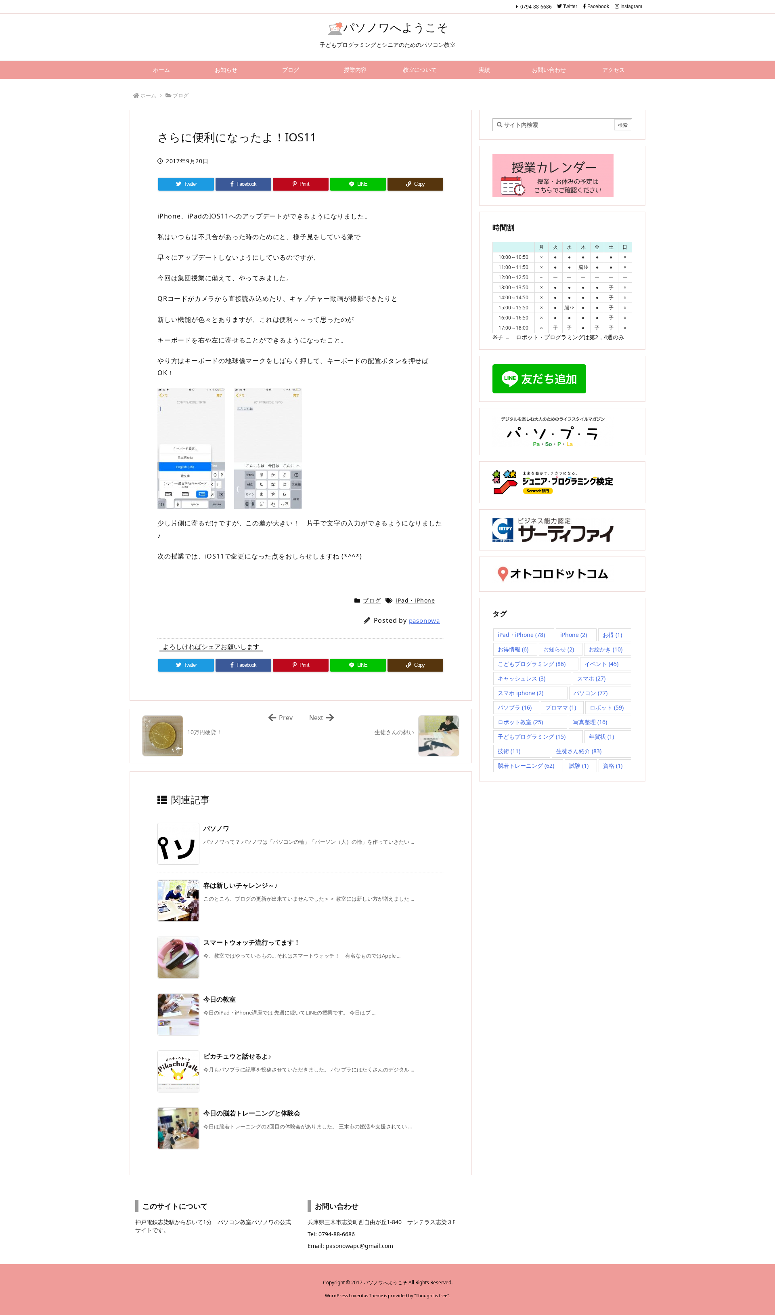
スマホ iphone (520, 693)
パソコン (590, 693)
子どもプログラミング (532, 736)
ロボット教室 (520, 722)
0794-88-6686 (536, 6)
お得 (612, 635)
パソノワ (216, 828)
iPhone (573, 635)
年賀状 (601, 736)
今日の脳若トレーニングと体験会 (251, 1113)
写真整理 (590, 722)
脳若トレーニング (526, 765)
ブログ (181, 95)
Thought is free (431, 1295)
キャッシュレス (521, 678)
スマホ (591, 678)
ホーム (148, 95)
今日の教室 (219, 999)
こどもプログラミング (532, 664)
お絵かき (605, 649)
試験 (579, 765)
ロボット (607, 707)
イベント (601, 664)
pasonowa (424, 620)
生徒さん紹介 (578, 751)
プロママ (560, 707)
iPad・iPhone (415, 600)
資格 (612, 765)
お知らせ (558, 649)
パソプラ (515, 707)
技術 (509, 751)
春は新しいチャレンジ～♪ (240, 885)
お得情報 (513, 649)
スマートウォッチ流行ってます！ (251, 942)
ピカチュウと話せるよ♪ (237, 1056)
